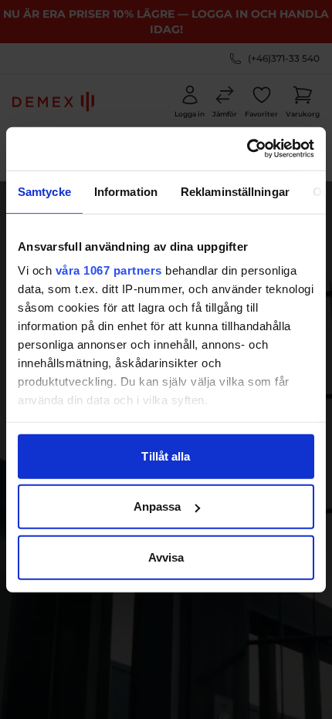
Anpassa (157, 506)
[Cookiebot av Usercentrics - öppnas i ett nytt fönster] (246, 149)
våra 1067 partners (109, 270)
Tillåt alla (165, 455)
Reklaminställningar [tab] (235, 190)
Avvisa (166, 556)
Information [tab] (126, 190)
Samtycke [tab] (44, 190)
